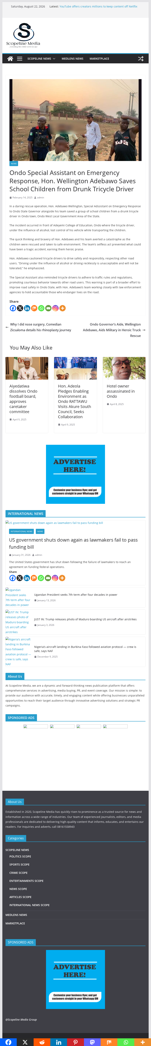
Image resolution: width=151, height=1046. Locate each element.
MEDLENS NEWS (72, 58)
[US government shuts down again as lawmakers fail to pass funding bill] (76, 522)
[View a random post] (140, 58)
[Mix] (34, 308)
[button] (53, 58)
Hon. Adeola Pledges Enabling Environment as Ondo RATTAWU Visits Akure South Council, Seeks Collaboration (74, 401)
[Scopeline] (10, 58)
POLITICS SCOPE (20, 856)
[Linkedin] (27, 308)
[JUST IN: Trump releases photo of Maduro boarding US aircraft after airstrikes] (18, 622)
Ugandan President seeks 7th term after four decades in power (75, 595)
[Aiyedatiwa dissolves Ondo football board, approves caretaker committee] (27, 360)
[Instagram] (55, 308)
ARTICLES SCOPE (20, 897)
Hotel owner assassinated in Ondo (121, 391)
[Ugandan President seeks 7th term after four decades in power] (18, 597)
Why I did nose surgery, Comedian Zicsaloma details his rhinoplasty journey (41, 327)
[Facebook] (13, 308)
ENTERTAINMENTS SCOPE (26, 881)
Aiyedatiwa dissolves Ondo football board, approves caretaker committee (23, 398)
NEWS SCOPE (18, 889)
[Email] (48, 308)
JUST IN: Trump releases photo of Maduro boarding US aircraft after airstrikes (85, 619)
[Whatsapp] (41, 308)
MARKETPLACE (99, 58)
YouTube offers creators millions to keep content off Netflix (98, 6)
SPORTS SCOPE (19, 864)
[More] (62, 308)
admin (40, 197)
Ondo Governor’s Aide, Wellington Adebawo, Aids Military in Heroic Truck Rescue (112, 330)
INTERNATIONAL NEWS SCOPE (29, 905)
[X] (20, 308)
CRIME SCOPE (18, 873)
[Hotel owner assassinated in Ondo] (124, 360)
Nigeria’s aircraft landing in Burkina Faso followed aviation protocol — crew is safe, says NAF (85, 649)
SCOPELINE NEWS (39, 58)
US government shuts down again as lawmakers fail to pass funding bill (73, 543)
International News (21, 531)
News (14, 163)
